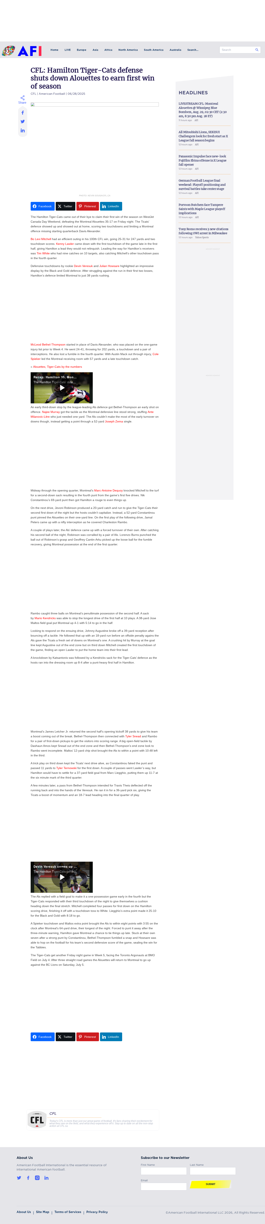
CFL (33, 93)
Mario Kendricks (45, 618)
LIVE (68, 49)
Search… (192, 49)
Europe (81, 49)
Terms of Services (67, 1212)
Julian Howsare (109, 266)
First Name (148, 1164)
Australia (175, 49)
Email (144, 1180)
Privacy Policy (97, 1212)
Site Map (42, 1212)
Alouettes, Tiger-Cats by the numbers (57, 366)
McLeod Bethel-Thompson (48, 344)
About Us (24, 1212)
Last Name (197, 1164)
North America (128, 49)
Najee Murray (51, 412)
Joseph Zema (114, 421)
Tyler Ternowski (66, 768)
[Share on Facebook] (23, 111)
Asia (95, 49)
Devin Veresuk (83, 266)
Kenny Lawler (65, 243)
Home (54, 49)
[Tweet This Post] (23, 121)
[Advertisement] (95, 310)
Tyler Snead (133, 736)
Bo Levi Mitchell (41, 239)
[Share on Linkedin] (23, 131)
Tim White (43, 253)
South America (153, 49)
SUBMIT (210, 1184)
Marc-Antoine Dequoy (108, 490)
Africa (108, 49)
